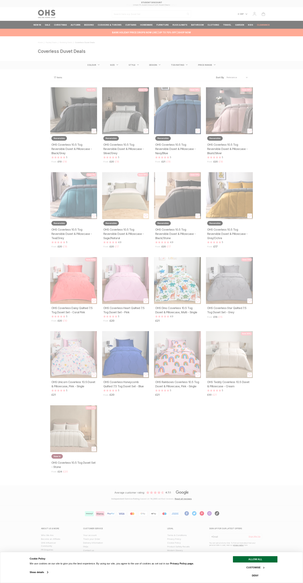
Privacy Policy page (181, 563)
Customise (253, 567)
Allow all (255, 559)
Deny (255, 575)
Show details (37, 572)
